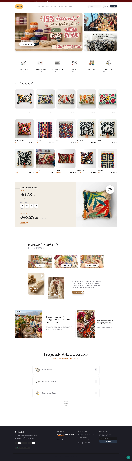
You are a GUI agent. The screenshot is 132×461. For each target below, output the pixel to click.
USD (104, 1)
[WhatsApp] (79, 443)
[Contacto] (128, 457)
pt (96, 1)
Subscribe (108, 441)
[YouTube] (85, 443)
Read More (48, 333)
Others (66, 6)
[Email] (89, 443)
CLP (101, 1)
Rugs (43, 6)
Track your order (23, 447)
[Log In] (104, 6)
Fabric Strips (60, 6)
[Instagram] (82, 443)
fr (94, 1)
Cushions (47, 6)
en (93, 1)
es (91, 1)
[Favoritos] (107, 6)
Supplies (70, 6)
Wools (39, 6)
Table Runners (53, 6)
